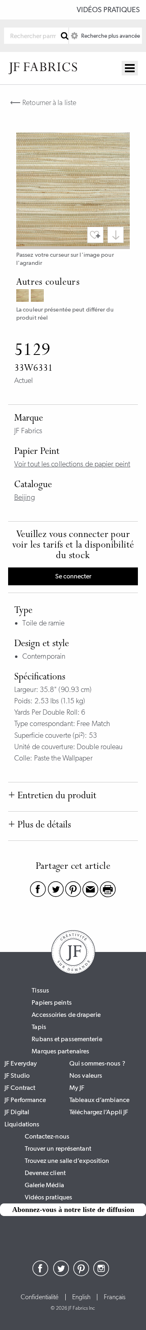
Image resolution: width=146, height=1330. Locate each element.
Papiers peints (51, 1002)
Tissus (40, 990)
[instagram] (101, 1274)
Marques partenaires (60, 1051)
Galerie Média (44, 1185)
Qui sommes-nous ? (97, 1063)
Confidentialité (40, 1297)
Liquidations (21, 1124)
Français (114, 1297)
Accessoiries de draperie (66, 1014)
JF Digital (16, 1112)
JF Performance (25, 1100)
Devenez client (45, 1173)
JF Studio (17, 1075)
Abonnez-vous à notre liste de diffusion (73, 1209)
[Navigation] (130, 68)
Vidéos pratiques (108, 9)
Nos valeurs (85, 1075)
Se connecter (73, 576)
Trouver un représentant (58, 1148)
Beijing (24, 497)
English (81, 1297)
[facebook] (40, 1274)
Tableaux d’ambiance (99, 1100)
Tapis (39, 1027)
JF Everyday (20, 1063)
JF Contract (19, 1088)
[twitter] (61, 1274)
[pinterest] (81, 1274)
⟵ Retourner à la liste (43, 102)
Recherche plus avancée (110, 35)
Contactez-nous (47, 1136)
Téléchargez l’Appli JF (98, 1112)
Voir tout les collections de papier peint (72, 464)
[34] (23, 296)
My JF (77, 1088)
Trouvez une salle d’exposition (67, 1161)
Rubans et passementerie (67, 1039)
